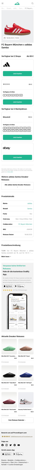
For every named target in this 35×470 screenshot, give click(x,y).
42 (25, 128)
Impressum (5, 462)
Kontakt (4, 464)
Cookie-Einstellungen (15, 464)
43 (9, 95)
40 (17, 128)
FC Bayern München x (29, 8)
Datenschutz (23, 462)
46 (21, 95)
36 (5, 128)
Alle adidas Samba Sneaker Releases (17, 185)
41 (4, 95)
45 (17, 95)
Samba (21, 8)
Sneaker (9, 8)
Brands (3, 460)
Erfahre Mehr (10, 171)
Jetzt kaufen (17, 73)
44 (13, 95)
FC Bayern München (25, 224)
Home (3, 8)
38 (13, 128)
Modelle (10, 460)
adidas (15, 8)
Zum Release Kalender (16, 420)
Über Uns (13, 462)
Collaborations (20, 460)
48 (29, 130)
